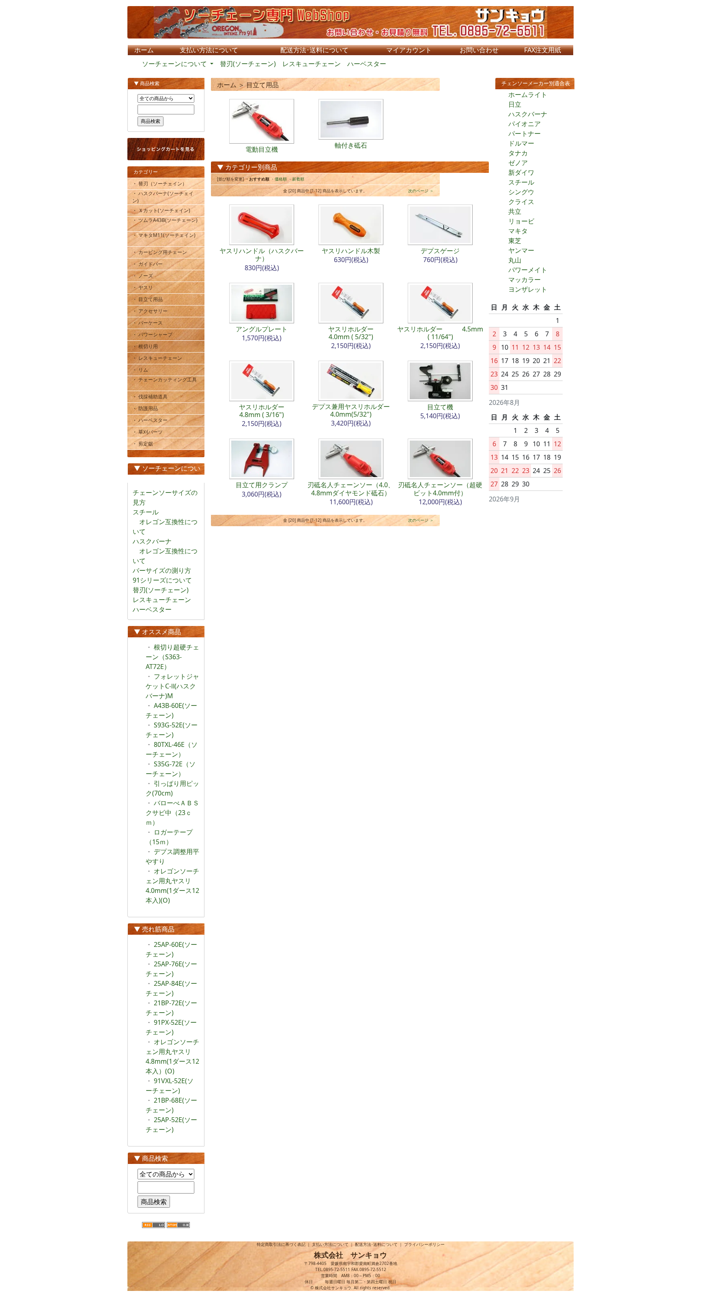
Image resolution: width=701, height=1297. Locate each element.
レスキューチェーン (311, 63)
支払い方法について (330, 1244)
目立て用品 (262, 84)
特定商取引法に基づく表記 (281, 1244)
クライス (521, 201)
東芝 (514, 240)
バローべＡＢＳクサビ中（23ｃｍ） (172, 812)
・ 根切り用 (148, 346)
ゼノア (518, 162)
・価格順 (279, 179)
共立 (514, 211)
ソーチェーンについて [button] (175, 63)
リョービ (521, 221)
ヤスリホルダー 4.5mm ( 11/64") (440, 333)
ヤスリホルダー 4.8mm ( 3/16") (274, 410)
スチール (521, 182)
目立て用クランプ (262, 484)
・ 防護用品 (148, 408)
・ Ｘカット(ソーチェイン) (164, 210)
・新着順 (296, 179)
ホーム (227, 84)
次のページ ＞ (421, 191)
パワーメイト (527, 269)
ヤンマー (521, 250)
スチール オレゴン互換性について (165, 522)
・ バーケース (150, 322)
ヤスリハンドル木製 (351, 250)
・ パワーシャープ (157, 334)
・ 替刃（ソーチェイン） (162, 183)
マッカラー (524, 279)
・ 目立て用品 (150, 299)
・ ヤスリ (145, 287)
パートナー (524, 133)
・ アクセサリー (153, 311)
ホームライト (527, 94)
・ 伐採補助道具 (153, 396)
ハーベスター (366, 63)
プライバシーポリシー (424, 1244)
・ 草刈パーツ (150, 431)
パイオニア (524, 123)
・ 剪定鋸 (145, 443)
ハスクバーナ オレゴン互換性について (165, 551)
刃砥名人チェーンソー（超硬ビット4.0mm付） (440, 488)
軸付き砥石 (351, 145)
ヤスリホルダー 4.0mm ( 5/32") (364, 333)
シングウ (521, 191)
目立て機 (440, 406)
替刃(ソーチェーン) (248, 63)
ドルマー (521, 143)
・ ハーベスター (153, 420)
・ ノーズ (145, 275)
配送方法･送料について (376, 1244)
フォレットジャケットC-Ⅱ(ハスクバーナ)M (172, 686)
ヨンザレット (527, 289)
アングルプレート (262, 329)
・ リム (143, 369)
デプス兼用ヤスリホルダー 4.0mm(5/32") (360, 410)
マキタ (518, 230)
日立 (514, 104)
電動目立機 (261, 149)
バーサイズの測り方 (162, 570)
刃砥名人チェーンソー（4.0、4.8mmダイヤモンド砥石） (350, 488)
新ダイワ (521, 172)
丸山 (514, 260)
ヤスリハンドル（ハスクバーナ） (261, 254)
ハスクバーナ (527, 114)
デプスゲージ (440, 250)
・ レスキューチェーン (160, 358)
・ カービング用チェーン (162, 252)
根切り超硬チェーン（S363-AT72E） (172, 657)
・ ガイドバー (150, 263)
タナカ (518, 152)
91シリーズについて (162, 580)
